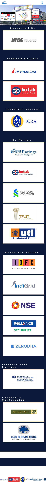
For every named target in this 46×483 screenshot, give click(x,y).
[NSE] (23, 305)
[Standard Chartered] (23, 193)
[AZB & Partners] (23, 432)
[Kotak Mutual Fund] (12, 479)
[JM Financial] (23, 70)
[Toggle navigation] (42, 2)
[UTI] (23, 234)
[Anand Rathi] (23, 412)
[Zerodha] (23, 346)
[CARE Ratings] (35, 479)
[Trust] (23, 213)
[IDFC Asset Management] (23, 264)
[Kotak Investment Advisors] (23, 172)
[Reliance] (23, 325)
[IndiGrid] (23, 285)
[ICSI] (23, 379)
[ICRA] (23, 479)
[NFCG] (23, 40)
